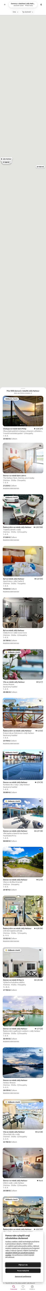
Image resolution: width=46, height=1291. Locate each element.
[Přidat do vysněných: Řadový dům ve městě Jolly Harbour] (40, 497)
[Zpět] (5, 4)
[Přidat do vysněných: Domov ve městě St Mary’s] (40, 950)
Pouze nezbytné (23, 1271)
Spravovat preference (23, 1276)
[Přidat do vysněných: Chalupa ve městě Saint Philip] (40, 399)
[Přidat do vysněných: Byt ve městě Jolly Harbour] (40, 549)
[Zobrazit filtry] (41, 4)
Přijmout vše (23, 1265)
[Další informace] (31, 393)
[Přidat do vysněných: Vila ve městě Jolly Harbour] (40, 652)
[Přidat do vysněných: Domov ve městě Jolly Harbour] (40, 752)
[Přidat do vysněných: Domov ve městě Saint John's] (40, 445)
